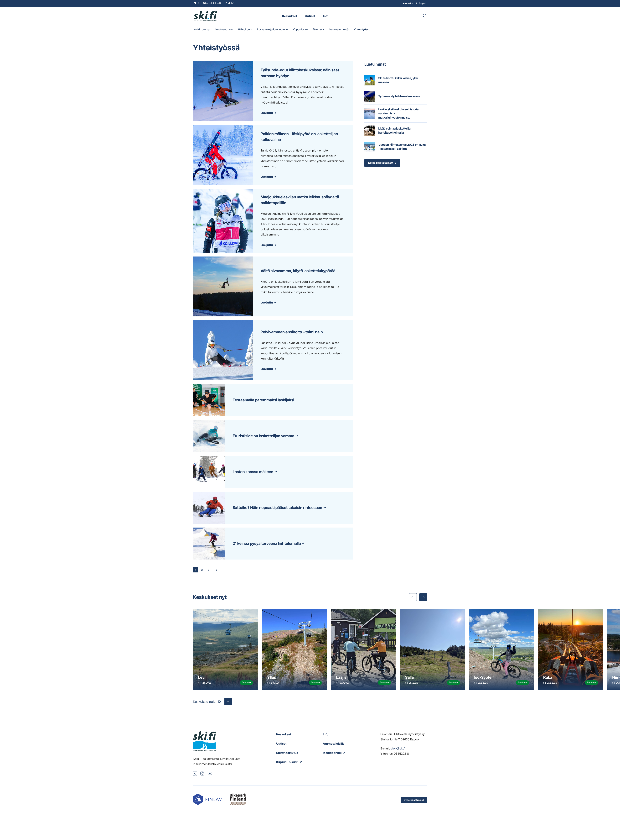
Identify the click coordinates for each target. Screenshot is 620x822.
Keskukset (289, 16)
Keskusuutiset (224, 29)
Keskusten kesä (339, 29)
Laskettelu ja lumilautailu (272, 29)
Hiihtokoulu (245, 29)
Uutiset (310, 16)
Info (325, 16)
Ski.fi (196, 3)
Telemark (318, 29)
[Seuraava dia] (423, 597)
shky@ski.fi (397, 748)
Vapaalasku (300, 29)
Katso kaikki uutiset (380, 163)
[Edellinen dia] (413, 597)
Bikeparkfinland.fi (212, 3)
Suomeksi (407, 3)
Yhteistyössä (362, 29)
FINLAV (229, 3)
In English (421, 3)
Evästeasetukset (414, 800)
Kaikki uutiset (202, 29)
